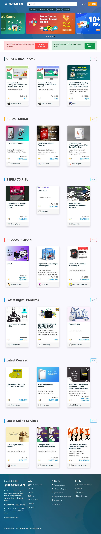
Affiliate (79, 488)
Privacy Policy (34, 500)
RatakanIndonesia (59, 485)
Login (84, 4)
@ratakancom (58, 493)
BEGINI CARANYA (41, 45)
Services (52, 9)
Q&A (31, 488)
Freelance (80, 492)
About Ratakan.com (36, 485)
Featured (33, 9)
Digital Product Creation (84, 485)
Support (32, 507)
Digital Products (43, 9)
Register (92, 4)
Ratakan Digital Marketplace (62, 496)
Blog (31, 492)
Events (59, 9)
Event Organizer (82, 496)
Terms (32, 496)
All (93, 59)
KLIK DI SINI (89, 45)
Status (32, 503)
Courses (66, 9)
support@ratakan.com (11, 517)
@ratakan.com (58, 500)
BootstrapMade (16, 530)
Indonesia (7, 481)
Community (57, 504)
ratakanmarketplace (60, 489)
